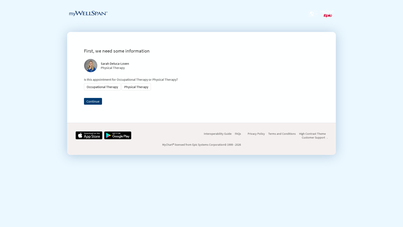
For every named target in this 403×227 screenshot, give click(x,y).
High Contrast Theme (312, 134)
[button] (313, 14)
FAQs (238, 134)
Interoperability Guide (218, 134)
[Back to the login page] (88, 13)
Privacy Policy (256, 134)
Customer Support (313, 137)
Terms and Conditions (282, 134)
